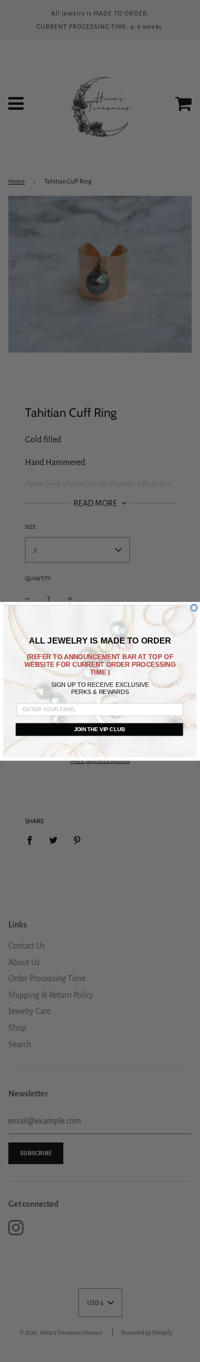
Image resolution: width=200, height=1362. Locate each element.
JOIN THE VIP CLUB (99, 729)
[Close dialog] (194, 607)
